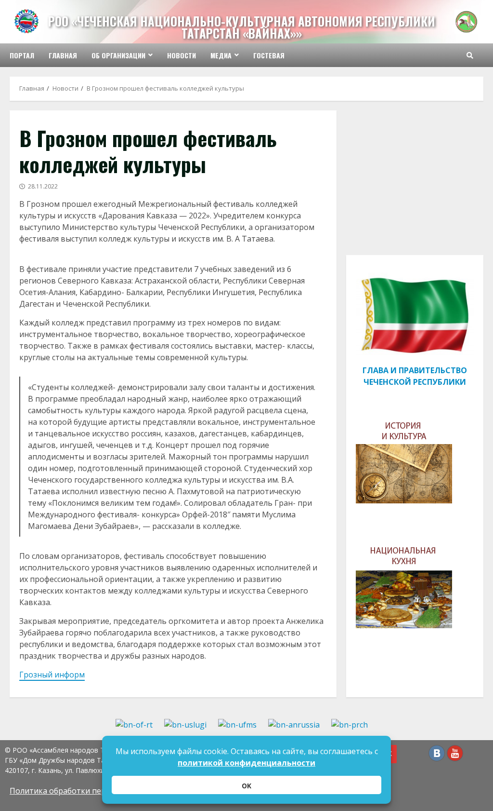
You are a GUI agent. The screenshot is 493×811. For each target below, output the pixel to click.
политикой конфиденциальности (246, 762)
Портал (22, 55)
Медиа (221, 55)
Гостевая (269, 55)
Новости (181, 55)
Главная (63, 55)
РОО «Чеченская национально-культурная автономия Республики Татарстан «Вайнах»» (241, 27)
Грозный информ (52, 674)
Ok (246, 785)
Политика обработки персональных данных (93, 790)
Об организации (118, 55)
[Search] (470, 55)
